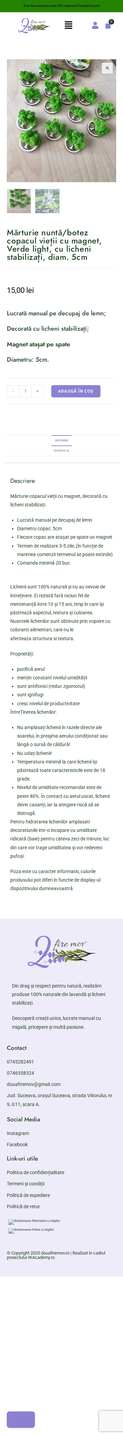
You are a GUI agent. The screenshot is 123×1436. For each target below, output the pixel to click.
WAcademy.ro (41, 1257)
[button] (68, 25)
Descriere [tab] (61, 440)
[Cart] (108, 25)
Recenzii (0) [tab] (61, 450)
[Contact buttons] (21, 1419)
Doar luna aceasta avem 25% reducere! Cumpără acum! (62, 5)
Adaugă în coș (76, 391)
